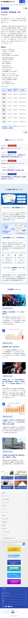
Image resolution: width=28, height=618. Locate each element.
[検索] (24, 544)
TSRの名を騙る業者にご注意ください (8, 538)
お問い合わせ (4, 528)
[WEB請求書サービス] (7, 475)
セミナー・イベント (5, 512)
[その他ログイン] (14, 562)
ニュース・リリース (10, 4)
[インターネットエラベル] (14, 575)
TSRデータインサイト (6, 502)
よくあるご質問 (4, 518)
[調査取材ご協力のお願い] (7, 484)
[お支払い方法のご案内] (21, 475)
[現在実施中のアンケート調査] (21, 484)
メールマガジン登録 (5, 531)
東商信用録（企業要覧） (8, 128)
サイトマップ (4, 534)
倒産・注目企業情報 (5, 499)
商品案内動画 (4, 522)
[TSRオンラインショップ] (14, 568)
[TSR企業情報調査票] (14, 581)
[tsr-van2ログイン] (14, 549)
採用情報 (3, 525)
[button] (26, 1)
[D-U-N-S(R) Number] (14, 555)
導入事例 (3, 515)
